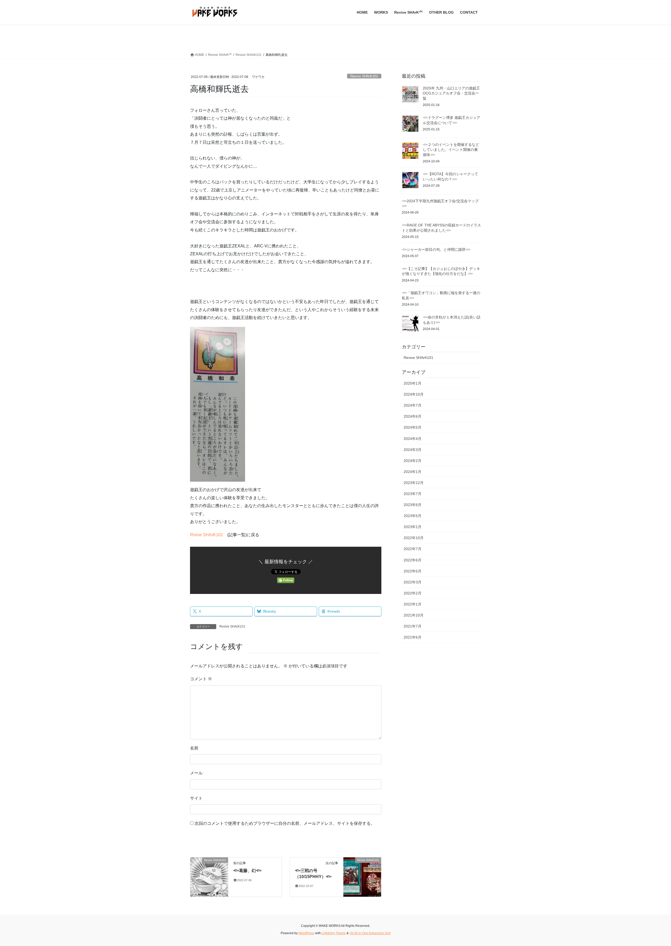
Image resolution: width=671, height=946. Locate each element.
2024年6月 (412, 416)
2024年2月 (412, 461)
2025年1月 (412, 383)
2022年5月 (412, 571)
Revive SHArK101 (364, 76)
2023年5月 (412, 516)
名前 (194, 748)
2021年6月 (412, 637)
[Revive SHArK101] (209, 876)
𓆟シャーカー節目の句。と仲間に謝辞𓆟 (436, 249)
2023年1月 (412, 527)
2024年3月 (412, 450)
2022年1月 (412, 604)
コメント (201, 679)
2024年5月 (412, 427)
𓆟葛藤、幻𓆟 (247, 870)
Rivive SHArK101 (206, 535)
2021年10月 (414, 615)
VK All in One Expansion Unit (370, 933)
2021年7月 (412, 626)
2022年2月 (412, 593)
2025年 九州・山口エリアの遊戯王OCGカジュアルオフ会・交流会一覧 (451, 93)
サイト (196, 798)
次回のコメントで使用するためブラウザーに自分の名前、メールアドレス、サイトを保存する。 (284, 823)
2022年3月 (412, 582)
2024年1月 (412, 472)
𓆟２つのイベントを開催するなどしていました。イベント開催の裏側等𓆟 (451, 149)
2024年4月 (412, 439)
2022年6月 (412, 560)
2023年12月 (414, 483)
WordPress (306, 933)
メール (196, 773)
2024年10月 (414, 394)
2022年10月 (414, 538)
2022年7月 (412, 549)
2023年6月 (412, 505)
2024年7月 (412, 405)
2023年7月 (412, 494)
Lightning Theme (334, 933)
